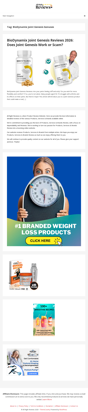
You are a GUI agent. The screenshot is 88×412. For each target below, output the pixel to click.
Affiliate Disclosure (61, 406)
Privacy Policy (23, 406)
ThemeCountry (45, 410)
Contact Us (74, 406)
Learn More (47, 399)
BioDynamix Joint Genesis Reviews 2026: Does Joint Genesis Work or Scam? (40, 42)
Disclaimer (49, 406)
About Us (13, 406)
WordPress (63, 410)
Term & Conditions (36, 406)
